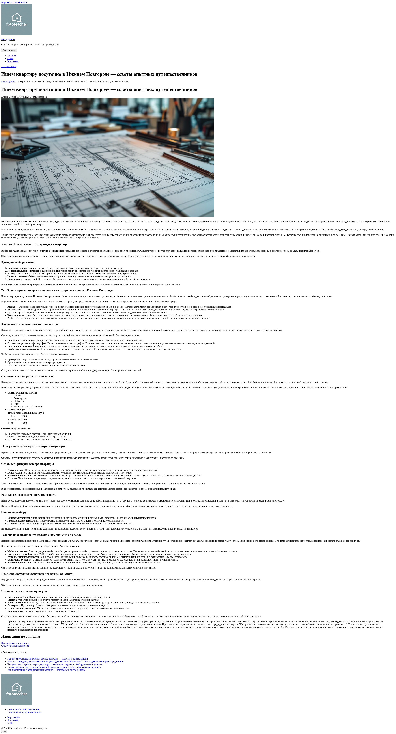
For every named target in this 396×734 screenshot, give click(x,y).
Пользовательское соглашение (23, 709)
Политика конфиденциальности (24, 712)
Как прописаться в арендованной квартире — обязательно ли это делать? (46, 670)
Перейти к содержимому (14, 2)
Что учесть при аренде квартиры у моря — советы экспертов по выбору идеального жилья (55, 664)
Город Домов (8, 39)
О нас (10, 58)
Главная (11, 55)
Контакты (12, 61)
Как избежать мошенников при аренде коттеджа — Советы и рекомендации (47, 658)
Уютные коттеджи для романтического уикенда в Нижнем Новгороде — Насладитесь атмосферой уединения (65, 661)
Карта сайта (13, 717)
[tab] (9, 50)
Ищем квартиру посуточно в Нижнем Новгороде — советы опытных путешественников (54, 667)
